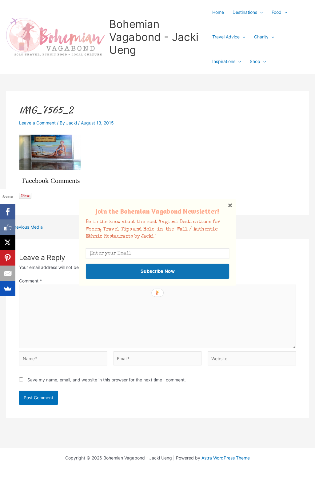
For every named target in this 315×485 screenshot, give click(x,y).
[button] (157, 211)
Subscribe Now (157, 271)
